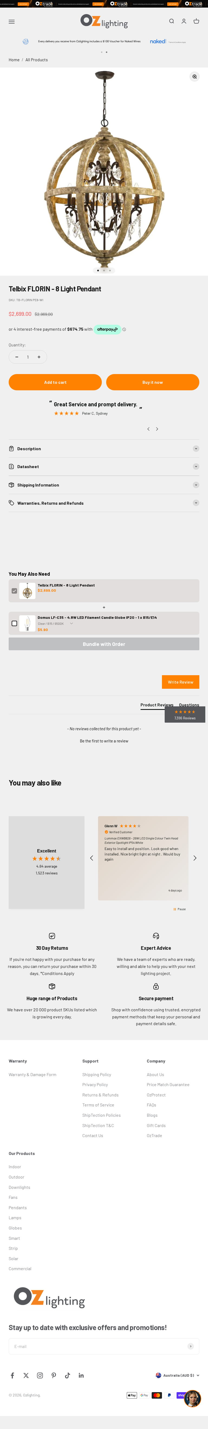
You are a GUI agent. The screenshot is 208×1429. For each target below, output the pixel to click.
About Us (155, 1074)
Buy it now (152, 382)
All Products (36, 59)
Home (14, 59)
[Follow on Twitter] (26, 1375)
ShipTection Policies (101, 1115)
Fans (13, 1197)
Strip (13, 1248)
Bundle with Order (104, 644)
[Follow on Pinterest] (53, 1375)
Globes (15, 1227)
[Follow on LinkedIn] (81, 1375)
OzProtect (156, 1094)
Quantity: (17, 344)
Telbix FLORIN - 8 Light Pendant (66, 585)
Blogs (152, 1115)
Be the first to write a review (104, 740)
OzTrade (154, 1135)
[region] (143, 858)
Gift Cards (156, 1125)
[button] (104, 740)
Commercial (20, 1268)
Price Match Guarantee (168, 1084)
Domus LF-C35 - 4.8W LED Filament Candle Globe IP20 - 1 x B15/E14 (97, 617)
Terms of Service (98, 1104)
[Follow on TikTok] (67, 1375)
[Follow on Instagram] (40, 1375)
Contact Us (92, 1135)
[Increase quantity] (39, 356)
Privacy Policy (95, 1084)
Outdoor (16, 1176)
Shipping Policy (96, 1074)
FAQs (151, 1104)
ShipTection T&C (98, 1125)
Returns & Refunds (100, 1094)
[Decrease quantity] (17, 356)
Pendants (18, 1207)
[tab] (157, 706)
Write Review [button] (180, 681)
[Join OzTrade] (104, 4)
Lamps (15, 1217)
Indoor (15, 1166)
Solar (13, 1258)
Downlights (19, 1187)
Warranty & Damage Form (32, 1074)
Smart (14, 1238)
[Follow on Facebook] (12, 1375)
